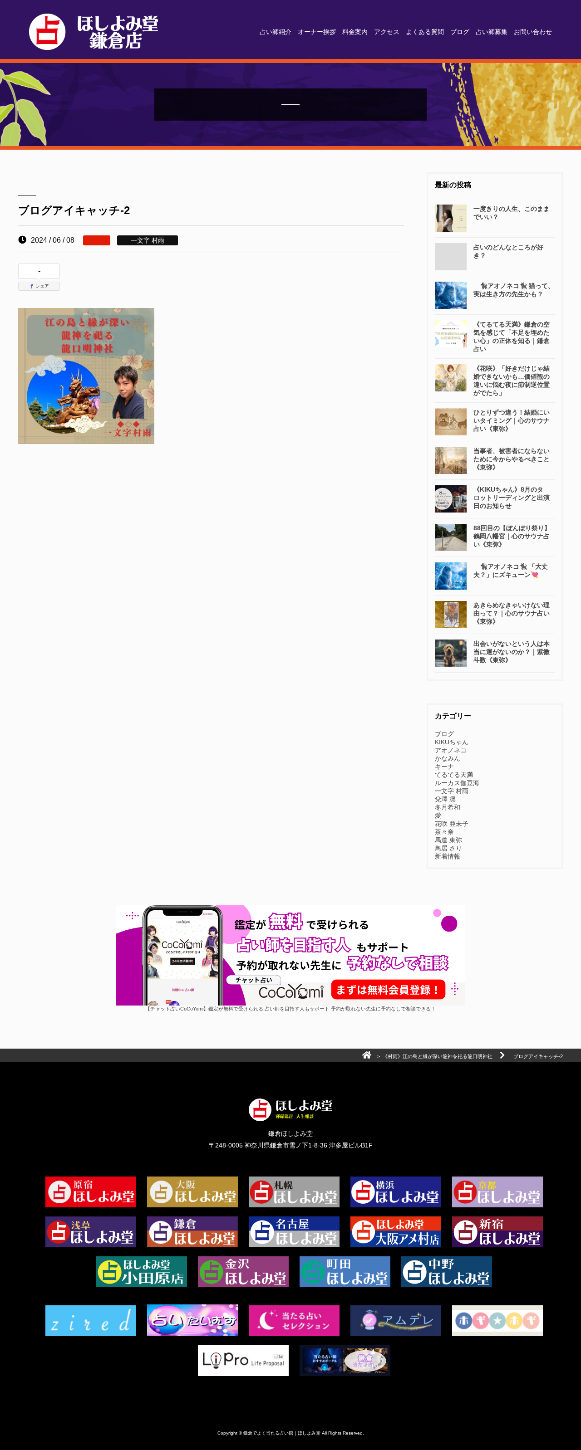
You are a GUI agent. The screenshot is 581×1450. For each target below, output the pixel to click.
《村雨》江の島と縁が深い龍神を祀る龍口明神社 (437, 1056)
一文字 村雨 (451, 791)
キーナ (444, 766)
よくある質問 (425, 31)
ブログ (459, 31)
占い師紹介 (275, 31)
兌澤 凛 (445, 799)
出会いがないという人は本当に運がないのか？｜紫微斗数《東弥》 (511, 652)
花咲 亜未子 (451, 823)
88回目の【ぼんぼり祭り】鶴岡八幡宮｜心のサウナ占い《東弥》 (512, 536)
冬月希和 (447, 807)
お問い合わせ (533, 31)
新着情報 (447, 856)
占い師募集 (491, 31)
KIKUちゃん (451, 742)
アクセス (386, 31)
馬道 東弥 (448, 840)
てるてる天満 (454, 774)
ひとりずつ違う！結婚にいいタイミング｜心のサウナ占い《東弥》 (511, 420)
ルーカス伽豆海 (457, 782)
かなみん (447, 758)
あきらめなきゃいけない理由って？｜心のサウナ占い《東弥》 (511, 613)
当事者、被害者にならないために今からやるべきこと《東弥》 (511, 459)
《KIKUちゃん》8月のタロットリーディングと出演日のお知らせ (511, 497)
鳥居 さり (448, 848)
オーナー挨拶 (317, 31)
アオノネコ (451, 750)
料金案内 (355, 31)
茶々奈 (444, 831)
